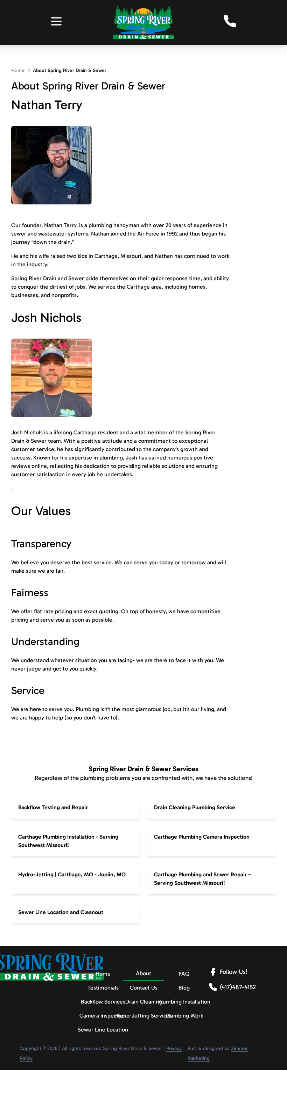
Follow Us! (233, 972)
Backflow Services (103, 1001)
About (143, 973)
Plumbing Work (184, 1015)
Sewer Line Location (103, 1029)
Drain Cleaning (143, 1001)
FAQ (184, 973)
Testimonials (103, 987)
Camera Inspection (103, 1015)
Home (17, 70)
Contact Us (144, 987)
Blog (184, 987)
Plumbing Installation (184, 1001)
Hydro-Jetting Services (143, 1015)
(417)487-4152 (238, 987)
